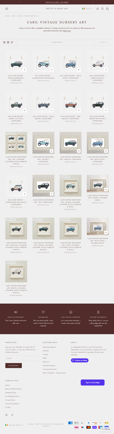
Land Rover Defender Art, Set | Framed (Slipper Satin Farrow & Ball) (16, 160)
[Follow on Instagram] (6, 415)
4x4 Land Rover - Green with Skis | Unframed (98, 119)
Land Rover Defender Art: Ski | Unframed (43, 201)
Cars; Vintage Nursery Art (28, 16)
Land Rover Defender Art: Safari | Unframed (43, 159)
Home (7, 16)
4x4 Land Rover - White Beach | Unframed (98, 78)
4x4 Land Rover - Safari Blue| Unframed (43, 77)
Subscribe (14, 366)
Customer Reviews (49, 365)
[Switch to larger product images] (4, 42)
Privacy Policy (10, 400)
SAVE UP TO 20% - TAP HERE (57, 2)
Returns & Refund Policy (13, 389)
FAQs (44, 358)
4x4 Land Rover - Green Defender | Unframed (16, 78)
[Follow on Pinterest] (12, 415)
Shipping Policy (10, 392)
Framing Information (50, 369)
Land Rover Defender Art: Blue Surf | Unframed (98, 159)
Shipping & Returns (49, 347)
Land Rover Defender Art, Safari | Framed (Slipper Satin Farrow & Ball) (70, 203)
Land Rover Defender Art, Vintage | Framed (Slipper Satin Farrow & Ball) (16, 246)
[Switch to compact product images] (12, 42)
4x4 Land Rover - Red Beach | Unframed (70, 117)
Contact (45, 354)
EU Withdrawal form (12, 396)
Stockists (46, 351)
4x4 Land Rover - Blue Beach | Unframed (43, 117)
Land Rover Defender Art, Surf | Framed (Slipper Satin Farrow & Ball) (70, 246)
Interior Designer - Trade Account (54, 373)
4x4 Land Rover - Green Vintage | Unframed (16, 119)
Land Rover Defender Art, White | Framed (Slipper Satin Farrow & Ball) (16, 289)
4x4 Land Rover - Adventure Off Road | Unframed (16, 202)
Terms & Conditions (12, 404)
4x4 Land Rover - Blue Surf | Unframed (70, 77)
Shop (14, 16)
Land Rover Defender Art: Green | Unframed (70, 158)
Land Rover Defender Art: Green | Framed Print (98, 198)
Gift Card (46, 362)
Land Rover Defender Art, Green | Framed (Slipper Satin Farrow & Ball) (43, 246)
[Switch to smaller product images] (8, 42)
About (7, 385)
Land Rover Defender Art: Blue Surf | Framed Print (98, 241)
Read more (67, 31)
